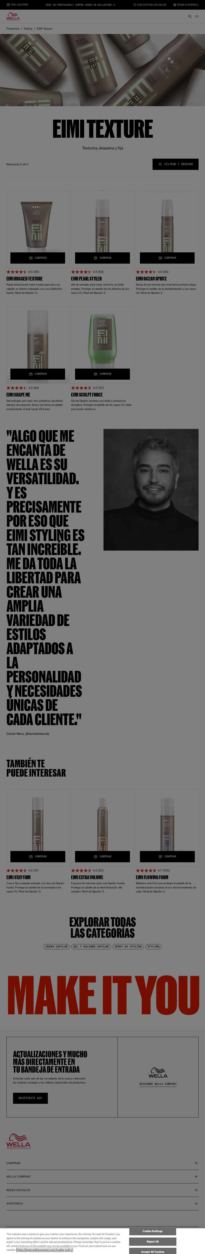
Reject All (153, 1241)
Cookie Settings (153, 1231)
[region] (102, 1241)
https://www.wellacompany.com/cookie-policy (44, 1249)
